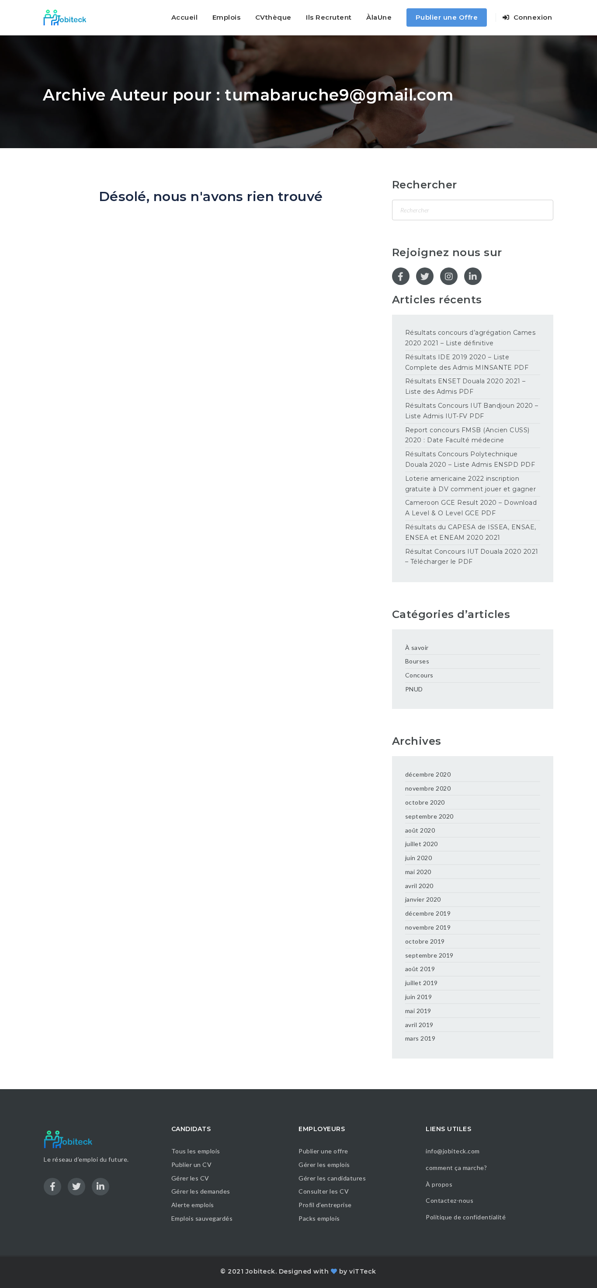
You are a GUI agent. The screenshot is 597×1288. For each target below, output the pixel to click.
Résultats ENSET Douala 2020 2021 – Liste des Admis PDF (465, 386)
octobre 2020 (425, 802)
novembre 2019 (428, 927)
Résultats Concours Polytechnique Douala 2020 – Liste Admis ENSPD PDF (470, 459)
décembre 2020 (428, 774)
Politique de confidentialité (466, 1217)
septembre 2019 (429, 955)
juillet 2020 (421, 843)
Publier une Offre (447, 17)
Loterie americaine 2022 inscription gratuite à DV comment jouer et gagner (470, 484)
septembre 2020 (429, 816)
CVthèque (273, 17)
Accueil (184, 17)
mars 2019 (420, 1038)
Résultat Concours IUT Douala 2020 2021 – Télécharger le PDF (471, 557)
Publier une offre (323, 1151)
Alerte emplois (192, 1204)
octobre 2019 (425, 941)
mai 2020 (418, 871)
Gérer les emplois (324, 1164)
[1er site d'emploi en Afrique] (70, 17)
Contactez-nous (449, 1200)
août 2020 (420, 830)
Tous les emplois (195, 1151)
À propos (439, 1184)
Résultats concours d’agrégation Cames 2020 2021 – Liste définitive (470, 338)
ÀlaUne (379, 17)
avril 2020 (419, 885)
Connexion (531, 17)
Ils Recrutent (329, 17)
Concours (419, 675)
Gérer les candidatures (332, 1178)
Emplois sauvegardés (202, 1218)
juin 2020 (418, 857)
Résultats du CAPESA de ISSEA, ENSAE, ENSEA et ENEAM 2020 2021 (470, 532)
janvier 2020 (423, 899)
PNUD (414, 689)
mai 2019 (418, 1010)
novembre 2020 (428, 788)
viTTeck (362, 1271)
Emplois (226, 17)
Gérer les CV (190, 1178)
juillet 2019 (421, 982)
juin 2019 (418, 996)
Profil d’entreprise (325, 1204)
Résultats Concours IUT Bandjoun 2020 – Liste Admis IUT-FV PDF (471, 411)
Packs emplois (319, 1218)
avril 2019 (419, 1024)
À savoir (417, 647)
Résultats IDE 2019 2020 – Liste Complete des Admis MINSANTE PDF (467, 362)
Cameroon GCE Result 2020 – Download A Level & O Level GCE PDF (471, 508)
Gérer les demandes (200, 1191)
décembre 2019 (428, 913)
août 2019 (420, 968)
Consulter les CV (323, 1191)
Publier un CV (191, 1164)
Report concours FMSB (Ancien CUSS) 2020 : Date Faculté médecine (467, 435)
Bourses (417, 661)
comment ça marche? (456, 1167)
